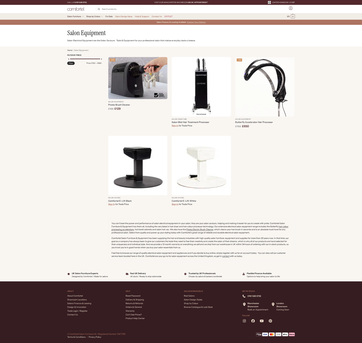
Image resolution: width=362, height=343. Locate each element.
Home (69, 50)
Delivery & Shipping (135, 299)
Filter (71, 63)
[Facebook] (253, 321)
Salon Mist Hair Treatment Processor (190, 122)
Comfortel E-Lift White (184, 201)
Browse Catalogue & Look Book (198, 307)
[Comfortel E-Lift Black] (138, 165)
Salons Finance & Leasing (79, 303)
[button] (291, 16)
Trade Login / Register (77, 311)
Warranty (130, 311)
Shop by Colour (191, 303)
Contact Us (72, 314)
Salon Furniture (179, 119)
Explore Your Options (196, 22)
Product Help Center (135, 318)
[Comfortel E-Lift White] (201, 165)
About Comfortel (75, 296)
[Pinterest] (270, 321)
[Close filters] (102, 55)
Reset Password (133, 296)
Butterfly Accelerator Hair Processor (254, 122)
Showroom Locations (77, 299)
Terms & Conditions (76, 337)
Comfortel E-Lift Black (120, 201)
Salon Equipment (116, 102)
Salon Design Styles (193, 299)
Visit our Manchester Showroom (181, 2)
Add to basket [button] (138, 115)
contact (225, 256)
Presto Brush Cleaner (119, 104)
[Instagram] (244, 321)
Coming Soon (282, 309)
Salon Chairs (114, 198)
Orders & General (134, 307)
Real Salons (189, 296)
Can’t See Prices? (134, 314)
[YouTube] (262, 321)
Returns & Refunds (134, 303)
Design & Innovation (76, 307)
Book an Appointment (257, 309)
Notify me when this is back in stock (201, 133)
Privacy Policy (95, 337)
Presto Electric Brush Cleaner (199, 229)
